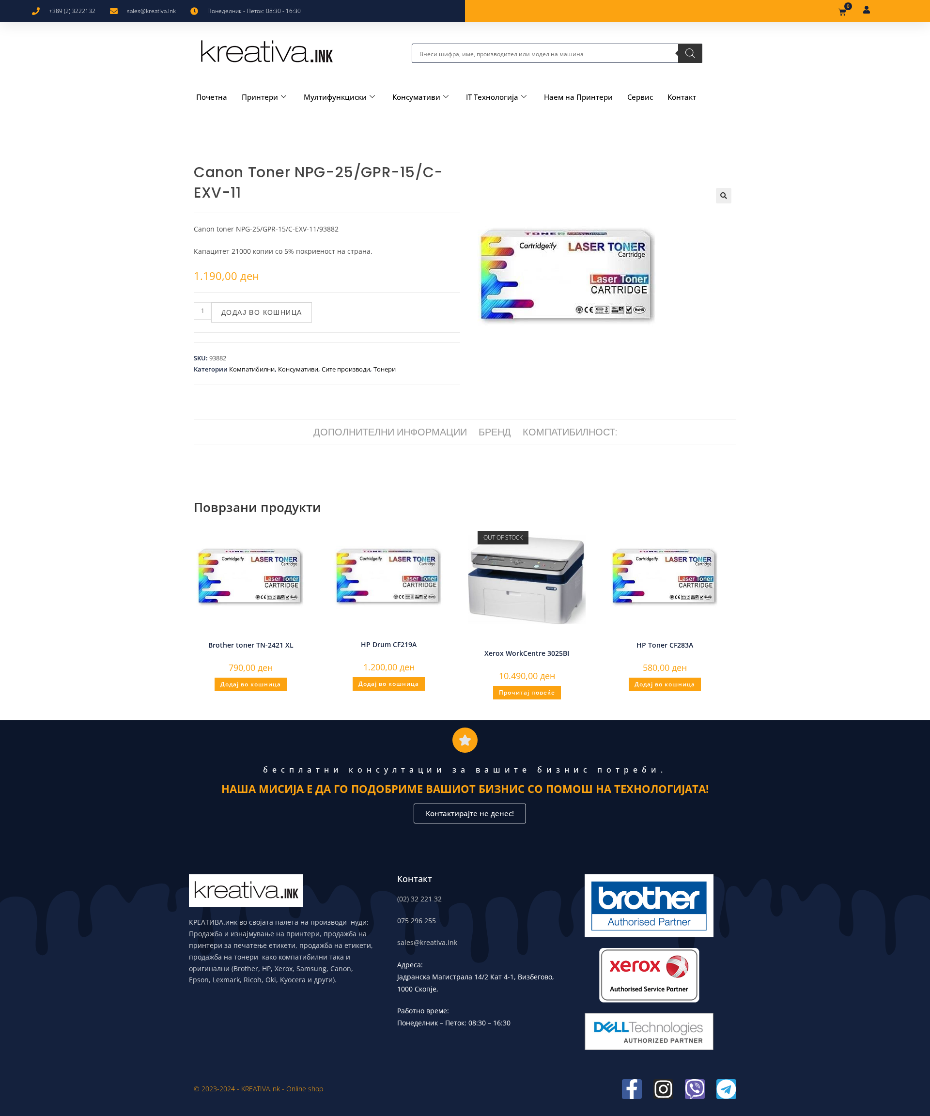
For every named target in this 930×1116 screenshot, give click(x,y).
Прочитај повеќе (527, 692)
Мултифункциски (335, 97)
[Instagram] (663, 1089)
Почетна (211, 97)
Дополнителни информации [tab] (390, 432)
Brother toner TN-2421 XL (251, 645)
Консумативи (416, 97)
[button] (723, 195)
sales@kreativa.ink (427, 942)
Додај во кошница (261, 312)
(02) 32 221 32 (419, 898)
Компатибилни (252, 369)
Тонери (384, 369)
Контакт (681, 97)
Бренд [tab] (495, 432)
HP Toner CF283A (664, 645)
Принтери (260, 97)
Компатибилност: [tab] (570, 432)
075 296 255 (416, 920)
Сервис (640, 97)
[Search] (690, 53)
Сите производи (346, 369)
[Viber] (695, 1089)
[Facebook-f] (632, 1089)
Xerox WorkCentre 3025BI (526, 653)
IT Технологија (492, 97)
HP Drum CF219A (389, 644)
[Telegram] (726, 1089)
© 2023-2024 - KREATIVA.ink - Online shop (258, 1088)
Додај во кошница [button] (250, 684)
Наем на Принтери (578, 97)
